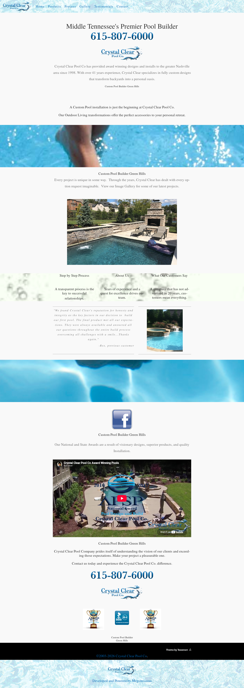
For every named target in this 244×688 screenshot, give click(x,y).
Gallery (85, 6)
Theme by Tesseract (177, 649)
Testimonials (103, 6)
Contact (122, 6)
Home (40, 6)
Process (70, 6)
